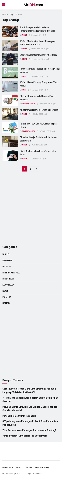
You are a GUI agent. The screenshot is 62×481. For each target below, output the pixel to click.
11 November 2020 (36, 90)
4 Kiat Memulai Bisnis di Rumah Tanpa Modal (39, 109)
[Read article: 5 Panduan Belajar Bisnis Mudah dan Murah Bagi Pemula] (10, 141)
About (19, 467)
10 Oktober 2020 (44, 131)
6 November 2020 (45, 104)
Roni (24, 76)
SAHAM (6, 303)
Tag (11, 14)
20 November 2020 (37, 49)
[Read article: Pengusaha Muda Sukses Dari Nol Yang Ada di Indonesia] (10, 73)
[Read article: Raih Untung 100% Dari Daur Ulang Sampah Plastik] (10, 128)
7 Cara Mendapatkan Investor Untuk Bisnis (38, 55)
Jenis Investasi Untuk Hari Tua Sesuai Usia (24, 435)
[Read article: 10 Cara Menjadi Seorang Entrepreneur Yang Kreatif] (10, 86)
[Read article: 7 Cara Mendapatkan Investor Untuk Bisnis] (10, 59)
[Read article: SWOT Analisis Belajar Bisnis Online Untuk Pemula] (10, 155)
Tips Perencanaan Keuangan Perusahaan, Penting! (29, 430)
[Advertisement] (31, 209)
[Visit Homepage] (33, 4)
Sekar (24, 49)
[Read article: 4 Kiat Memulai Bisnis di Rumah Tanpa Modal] (10, 114)
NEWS (5, 291)
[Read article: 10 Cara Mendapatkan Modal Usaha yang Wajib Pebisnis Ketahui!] (10, 45)
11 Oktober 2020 (36, 114)
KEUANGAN (8, 284)
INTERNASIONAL (11, 272)
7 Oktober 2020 (36, 159)
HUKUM (6, 266)
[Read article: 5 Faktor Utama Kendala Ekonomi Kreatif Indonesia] (10, 100)
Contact (28, 467)
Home (5, 14)
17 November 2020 (36, 76)
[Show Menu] (3, 5)
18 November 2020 (37, 59)
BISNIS (6, 254)
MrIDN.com (7, 467)
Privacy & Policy (42, 467)
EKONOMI (7, 260)
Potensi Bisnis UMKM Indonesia (19, 416)
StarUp (19, 14)
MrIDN (24, 35)
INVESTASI (8, 278)
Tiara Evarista (28, 104)
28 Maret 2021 (35, 35)
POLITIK (6, 297)
